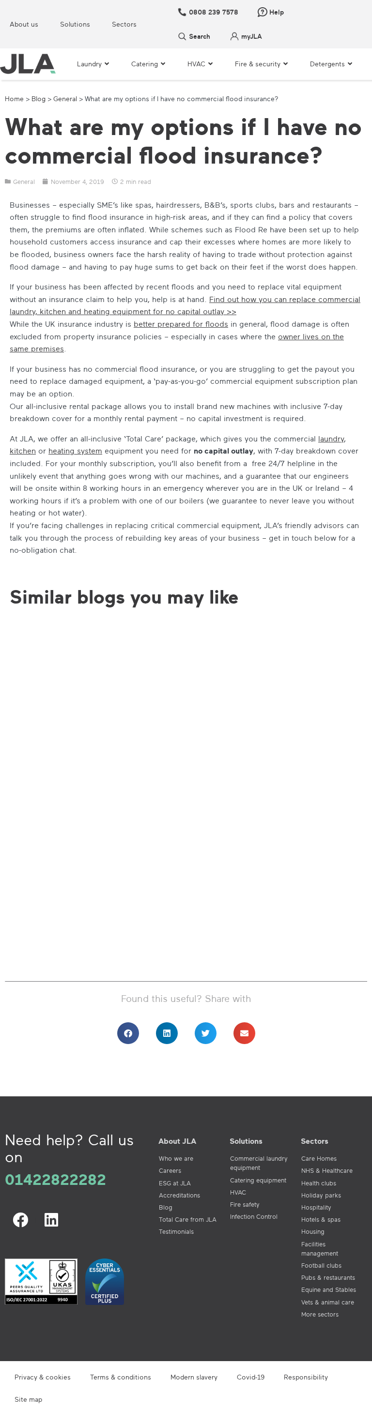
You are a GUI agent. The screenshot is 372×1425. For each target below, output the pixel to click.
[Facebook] (20, 1219)
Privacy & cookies (43, 1377)
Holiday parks (321, 1195)
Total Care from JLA (188, 1219)
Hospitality (316, 1207)
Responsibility (306, 1377)
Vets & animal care (327, 1302)
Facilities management (319, 1248)
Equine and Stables (328, 1289)
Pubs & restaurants (328, 1277)
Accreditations (179, 1195)
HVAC (238, 1192)
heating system (75, 450)
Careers (170, 1170)
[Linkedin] (51, 1219)
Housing (313, 1231)
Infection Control (254, 1216)
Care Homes (319, 1158)
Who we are (176, 1158)
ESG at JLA (175, 1183)
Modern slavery (193, 1377)
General (65, 98)
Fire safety (245, 1204)
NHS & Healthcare (327, 1170)
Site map (28, 1399)
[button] (128, 1033)
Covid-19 (250, 1377)
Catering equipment (258, 1180)
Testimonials (176, 1231)
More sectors (320, 1314)
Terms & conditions (120, 1377)
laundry (331, 438)
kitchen (23, 450)
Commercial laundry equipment (259, 1162)
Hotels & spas (321, 1219)
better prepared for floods (181, 324)
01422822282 (55, 1179)
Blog (38, 98)
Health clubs (318, 1183)
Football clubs (321, 1265)
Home (14, 98)
